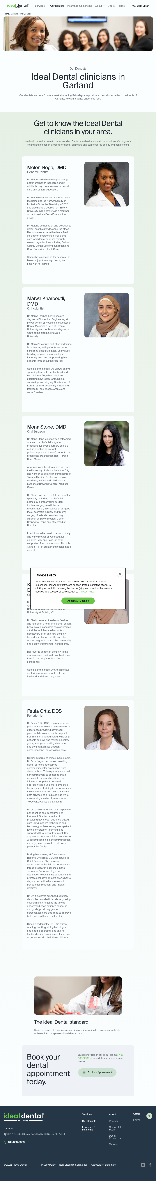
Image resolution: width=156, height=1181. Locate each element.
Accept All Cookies (78, 601)
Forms (121, 6)
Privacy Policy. (87, 592)
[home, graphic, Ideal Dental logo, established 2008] (18, 6)
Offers (111, 6)
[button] (41, 6)
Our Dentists (57, 6)
